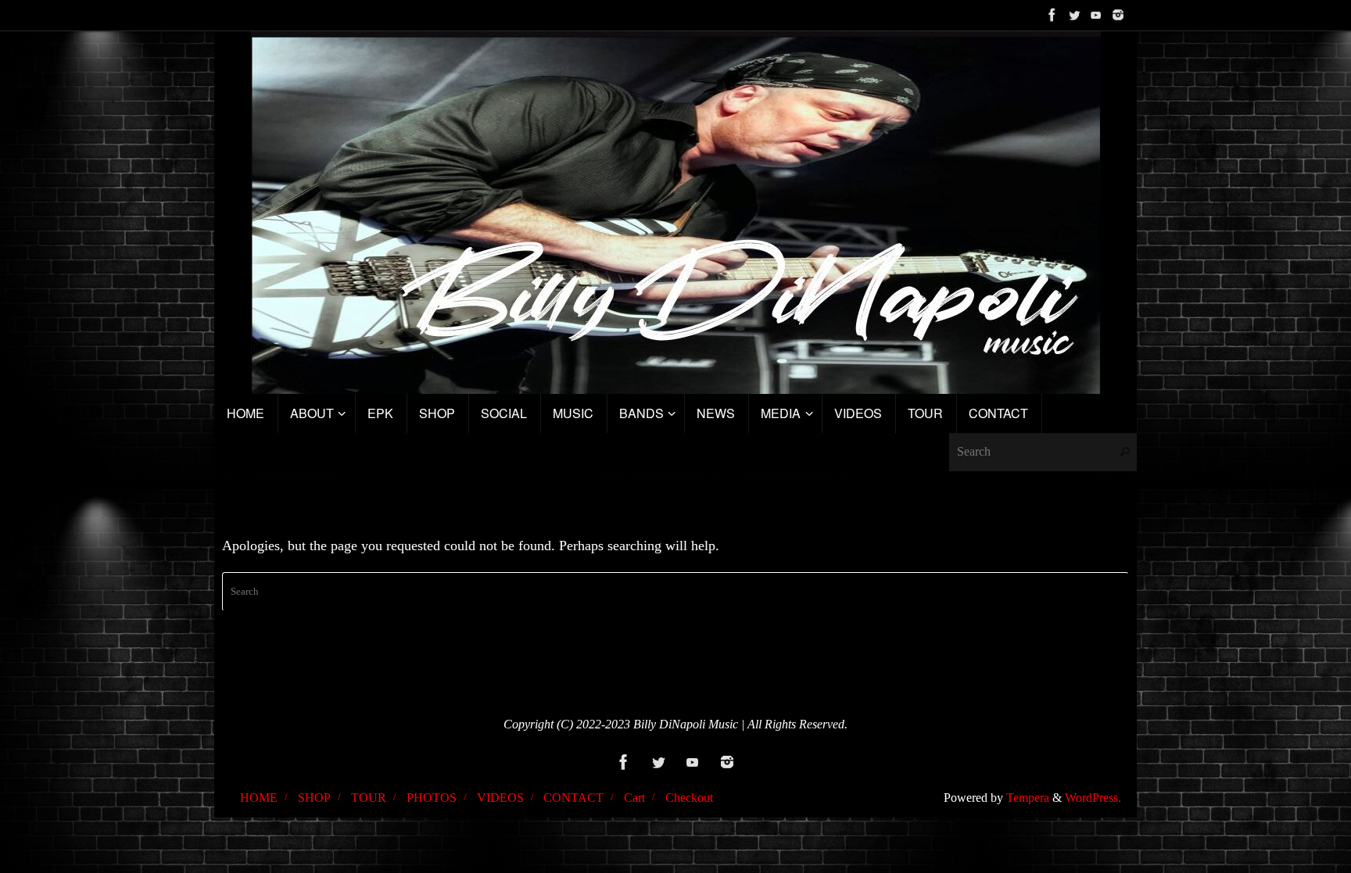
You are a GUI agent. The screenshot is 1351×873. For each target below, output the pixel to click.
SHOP (314, 798)
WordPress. (1093, 798)
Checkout (689, 798)
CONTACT (573, 798)
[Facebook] (1052, 15)
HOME (259, 798)
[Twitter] (1074, 15)
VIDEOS (500, 798)
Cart (634, 798)
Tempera (1027, 798)
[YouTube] (1096, 15)
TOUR (368, 798)
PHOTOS (432, 798)
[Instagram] (1118, 15)
